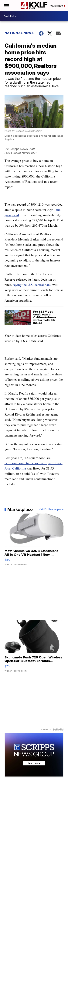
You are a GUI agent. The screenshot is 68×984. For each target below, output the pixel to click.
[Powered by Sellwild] (58, 729)
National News (19, 33)
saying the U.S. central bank (32, 284)
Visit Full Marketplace (51, 509)
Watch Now (57, 6)
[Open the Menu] (6, 5)
